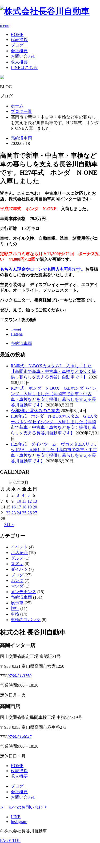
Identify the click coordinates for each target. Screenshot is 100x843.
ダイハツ (19, 569)
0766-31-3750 (19, 676)
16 (13, 507)
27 (35, 513)
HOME (17, 34)
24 (19, 513)
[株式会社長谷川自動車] (45, 11)
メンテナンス (23, 591)
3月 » (9, 524)
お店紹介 (19, 552)
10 (19, 501)
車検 (15, 614)
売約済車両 (21, 138)
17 (19, 507)
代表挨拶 (19, 39)
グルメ (17, 558)
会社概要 (19, 50)
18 (24, 507)
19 (29, 507)
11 (24, 501)
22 (8, 513)
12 (29, 501)
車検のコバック (26, 619)
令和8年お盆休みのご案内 (35, 410)
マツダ (17, 586)
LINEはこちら (24, 67)
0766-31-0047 (19, 737)
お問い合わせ (23, 56)
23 (13, 513)
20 (35, 507)
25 (24, 513)
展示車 (17, 603)
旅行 (15, 608)
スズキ (17, 563)
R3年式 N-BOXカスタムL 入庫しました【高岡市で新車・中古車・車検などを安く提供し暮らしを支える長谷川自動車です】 (53, 371)
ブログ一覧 (21, 111)
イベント (19, 547)
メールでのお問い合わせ (23, 807)
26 (29, 513)
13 (35, 501)
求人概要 (19, 62)
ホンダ (17, 580)
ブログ (17, 45)
